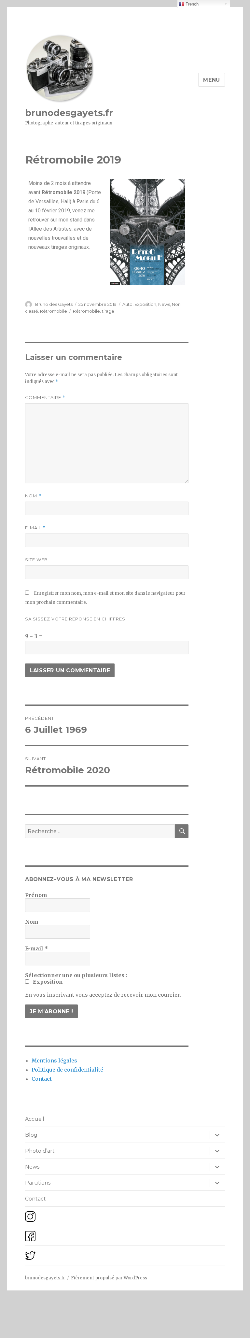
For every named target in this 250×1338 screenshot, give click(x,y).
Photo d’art (40, 1151)
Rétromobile (53, 311)
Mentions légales (54, 1060)
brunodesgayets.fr (69, 112)
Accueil (34, 1119)
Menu (211, 80)
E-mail (35, 528)
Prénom (36, 895)
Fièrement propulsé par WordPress (109, 1278)
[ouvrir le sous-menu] (217, 1135)
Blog (31, 1135)
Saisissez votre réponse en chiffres (75, 618)
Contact (42, 1078)
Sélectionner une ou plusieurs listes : (76, 975)
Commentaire (45, 397)
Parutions (37, 1183)
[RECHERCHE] (181, 831)
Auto (127, 304)
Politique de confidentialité (67, 1069)
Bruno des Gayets (54, 304)
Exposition (145, 304)
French (191, 4)
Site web (36, 559)
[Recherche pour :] (100, 831)
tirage (108, 311)
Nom (33, 496)
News (164, 304)
